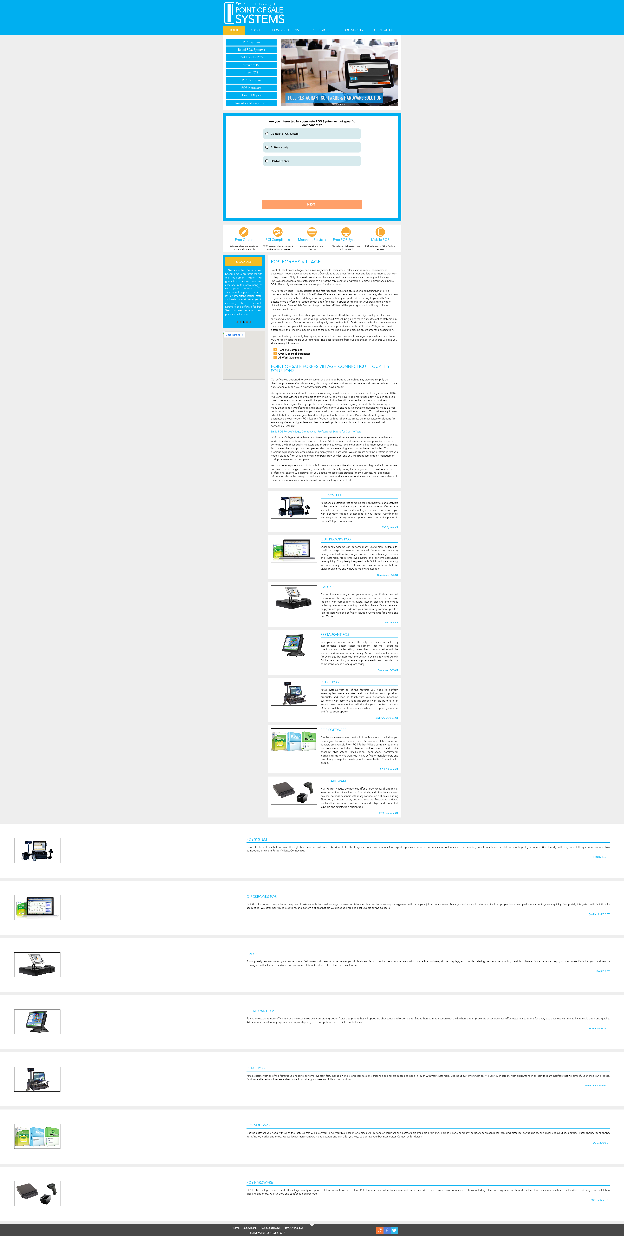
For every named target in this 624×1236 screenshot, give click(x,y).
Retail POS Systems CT (386, 718)
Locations (353, 30)
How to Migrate (251, 95)
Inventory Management (251, 103)
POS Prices (321, 30)
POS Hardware (251, 88)
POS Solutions (285, 30)
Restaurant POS (251, 65)
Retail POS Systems (251, 50)
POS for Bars (244, 261)
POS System (251, 42)
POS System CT (390, 527)
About (256, 30)
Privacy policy (293, 1227)
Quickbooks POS (251, 57)
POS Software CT (389, 769)
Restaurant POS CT (388, 670)
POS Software (251, 80)
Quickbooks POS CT (387, 575)
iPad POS (251, 72)
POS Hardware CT (388, 813)
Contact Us (385, 30)
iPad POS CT (391, 623)
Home (234, 30)
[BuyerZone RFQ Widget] (312, 167)
